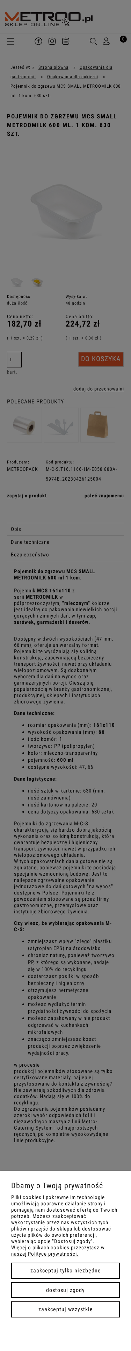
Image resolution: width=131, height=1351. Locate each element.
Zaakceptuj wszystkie (65, 1309)
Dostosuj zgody (65, 1290)
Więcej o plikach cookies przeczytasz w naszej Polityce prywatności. (58, 1250)
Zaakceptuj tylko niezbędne (65, 1270)
